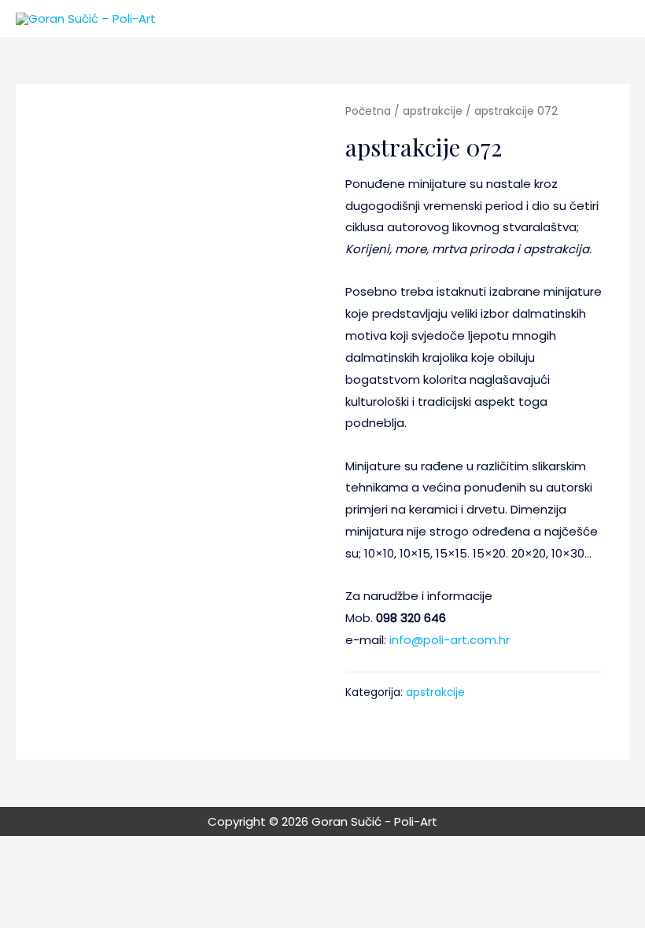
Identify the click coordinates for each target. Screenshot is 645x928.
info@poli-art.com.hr (449, 640)
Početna (368, 111)
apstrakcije (433, 111)
